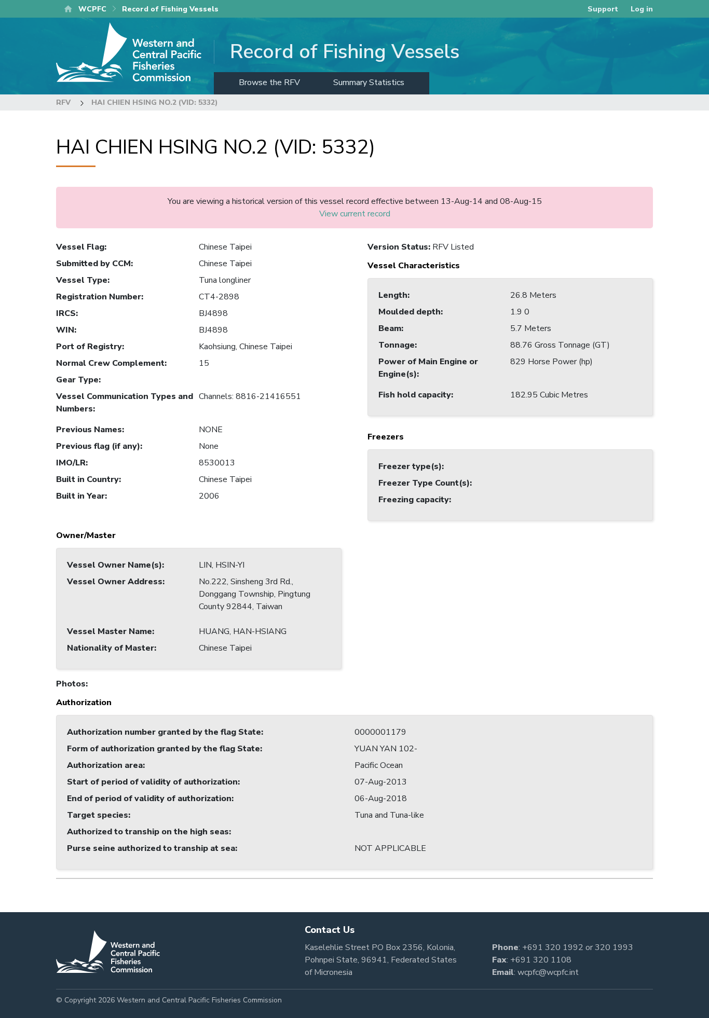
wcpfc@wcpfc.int (548, 972)
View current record (354, 213)
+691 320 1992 (552, 947)
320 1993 (614, 947)
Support (603, 9)
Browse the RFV (269, 82)
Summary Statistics (368, 82)
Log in (642, 9)
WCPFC (92, 9)
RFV (63, 102)
